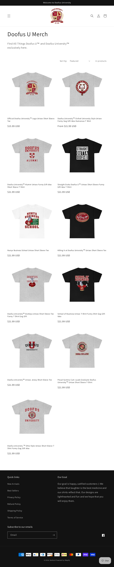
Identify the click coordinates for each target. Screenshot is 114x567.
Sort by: (63, 61)
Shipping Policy (14, 510)
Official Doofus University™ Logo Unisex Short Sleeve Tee (30, 119)
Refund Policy (14, 504)
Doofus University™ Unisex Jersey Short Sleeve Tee (29, 380)
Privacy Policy (13, 497)
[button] (9, 16)
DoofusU (53, 560)
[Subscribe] (53, 535)
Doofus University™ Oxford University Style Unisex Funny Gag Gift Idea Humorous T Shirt (80, 119)
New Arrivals (13, 484)
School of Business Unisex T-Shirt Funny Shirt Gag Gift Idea (81, 315)
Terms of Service (15, 517)
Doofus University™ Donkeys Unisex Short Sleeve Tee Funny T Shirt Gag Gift (30, 315)
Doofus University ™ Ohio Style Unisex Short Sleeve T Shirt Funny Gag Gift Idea (30, 447)
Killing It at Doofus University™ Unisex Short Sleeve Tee (82, 250)
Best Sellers (13, 490)
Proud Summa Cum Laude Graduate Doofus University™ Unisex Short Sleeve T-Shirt (77, 381)
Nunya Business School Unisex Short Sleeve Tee (28, 250)
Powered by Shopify (63, 560)
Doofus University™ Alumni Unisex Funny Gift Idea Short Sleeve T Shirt (29, 185)
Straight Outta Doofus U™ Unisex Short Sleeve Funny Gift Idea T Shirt (81, 185)
